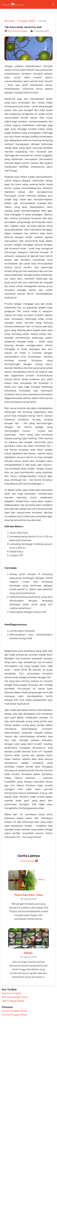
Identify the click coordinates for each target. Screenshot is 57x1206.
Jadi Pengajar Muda (13, 1000)
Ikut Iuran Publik (11, 993)
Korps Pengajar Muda (14, 1010)
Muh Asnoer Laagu (17, 31)
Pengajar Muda (26, 20)
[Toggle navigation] (53, 4)
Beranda (9, 20)
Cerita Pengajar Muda (14, 1014)
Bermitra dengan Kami (15, 997)
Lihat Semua (26, 860)
